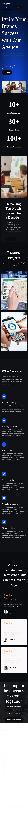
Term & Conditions (6, 779)
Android (4, 793)
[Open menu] (13, 3)
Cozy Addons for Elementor (8, 749)
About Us (4, 770)
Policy (3, 777)
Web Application (10, 307)
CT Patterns (4, 754)
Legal (3, 782)
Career (3, 772)
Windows (4, 797)
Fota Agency (5, 761)
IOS (3, 790)
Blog (3, 775)
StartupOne (6, 3)
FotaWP (3, 756)
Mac (3, 795)
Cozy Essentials (5, 752)
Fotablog (4, 759)
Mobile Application (11, 348)
